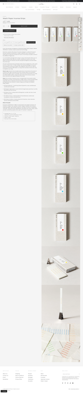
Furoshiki (43, 377)
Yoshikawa (30, 379)
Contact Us (5, 375)
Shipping (4, 22)
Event (4, 377)
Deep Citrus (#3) (31, 42)
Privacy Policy (18, 379)
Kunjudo (4, 16)
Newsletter (5, 379)
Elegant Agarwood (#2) (19, 42)
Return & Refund (19, 375)
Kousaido (30, 381)
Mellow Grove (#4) (8, 45)
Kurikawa (30, 375)
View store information (9, 37)
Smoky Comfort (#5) (19, 45)
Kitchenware (44, 375)
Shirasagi (30, 377)
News (42, 373)
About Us (5, 373)
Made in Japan (44, 381)
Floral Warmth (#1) (8, 42)
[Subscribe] (79, 374)
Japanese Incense (45, 379)
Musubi (30, 373)
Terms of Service (19, 377)
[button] (73, 4)
